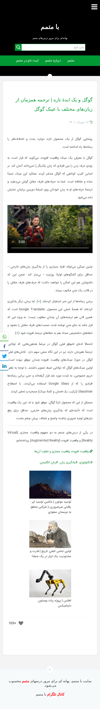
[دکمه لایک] (20, 623)
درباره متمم (53, 61)
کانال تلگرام (55, 694)
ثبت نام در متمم (27, 61)
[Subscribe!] (50, 669)
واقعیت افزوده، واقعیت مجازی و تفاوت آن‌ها (62, 451)
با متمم (50, 26)
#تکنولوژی (86, 462)
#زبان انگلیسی (49, 462)
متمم (71, 61)
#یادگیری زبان (68, 462)
